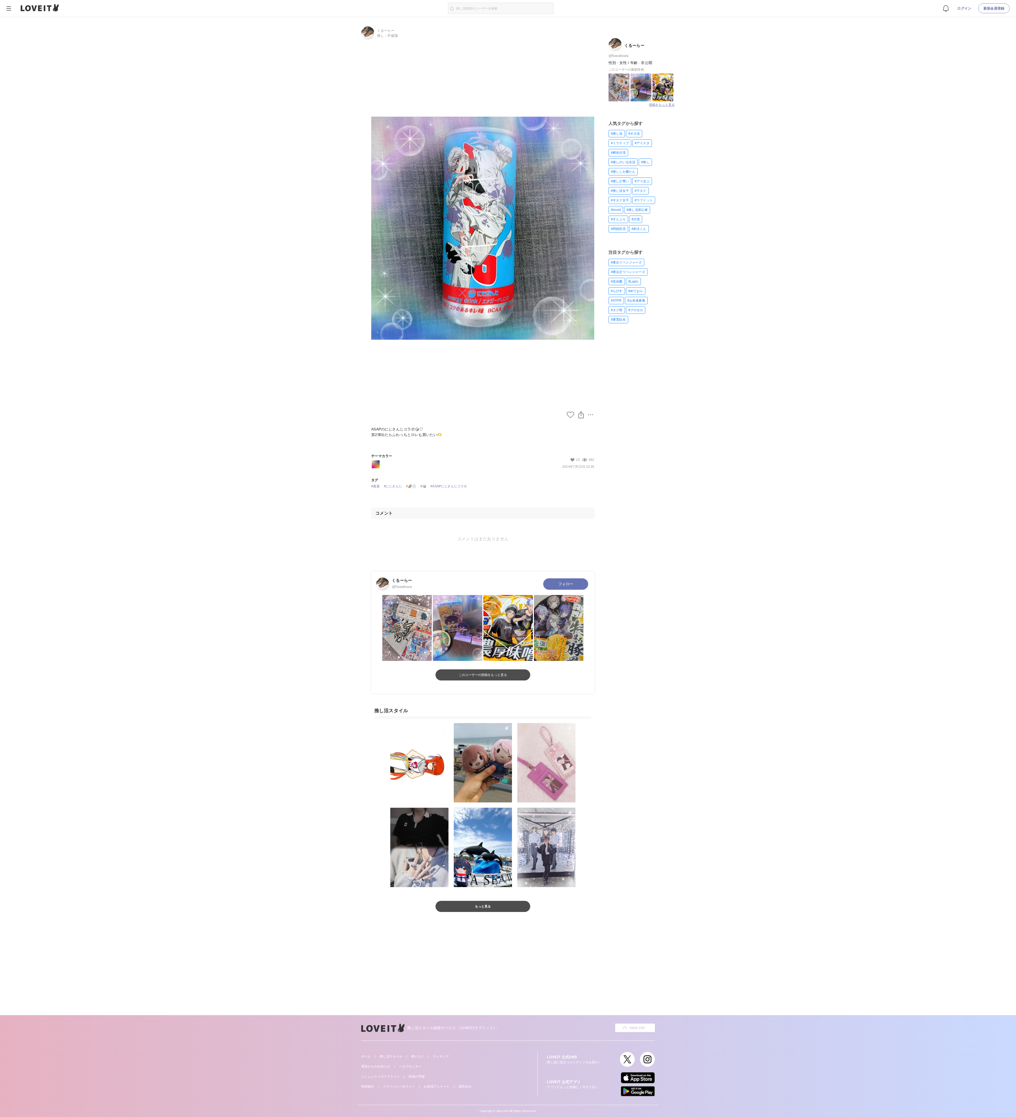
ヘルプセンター (410, 1066)
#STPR (616, 300)
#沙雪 (636, 219)
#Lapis (633, 281)
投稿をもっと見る (662, 105)
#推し (645, 162)
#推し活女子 (620, 191)
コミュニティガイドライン (380, 1076)
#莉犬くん (639, 229)
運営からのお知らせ (375, 1066)
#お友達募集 (636, 300)
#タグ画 (617, 310)
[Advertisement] (508, 970)
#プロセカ (635, 310)
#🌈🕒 (411, 486)
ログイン (964, 8)
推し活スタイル (391, 1056)
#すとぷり (618, 219)
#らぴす (617, 291)
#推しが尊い (620, 181)
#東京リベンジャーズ (626, 262)
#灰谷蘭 (617, 281)
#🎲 (423, 486)
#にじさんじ (393, 486)
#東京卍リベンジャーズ (628, 272)
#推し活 (617, 133)
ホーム (366, 1056)
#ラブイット (644, 200)
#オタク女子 (620, 200)
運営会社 (465, 1086)
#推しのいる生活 (623, 162)
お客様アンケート (437, 1086)
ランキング (441, 1056)
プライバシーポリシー (399, 1086)
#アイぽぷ (642, 181)
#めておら (635, 291)
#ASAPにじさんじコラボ (448, 486)
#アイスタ (642, 143)
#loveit (616, 210)
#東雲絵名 (618, 319)
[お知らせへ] (946, 8)
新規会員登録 (993, 8)
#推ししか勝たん (623, 172)
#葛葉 (375, 486)
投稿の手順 (417, 1076)
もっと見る (483, 906)
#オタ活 (634, 133)
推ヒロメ (417, 1056)
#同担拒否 (618, 229)
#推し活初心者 (637, 210)
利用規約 (367, 1086)
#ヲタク (640, 191)
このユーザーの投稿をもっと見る (483, 675)
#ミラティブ (620, 143)
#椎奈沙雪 (618, 153)
